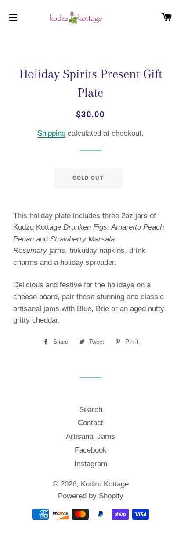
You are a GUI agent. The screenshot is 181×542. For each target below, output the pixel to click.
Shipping (51, 133)
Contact (90, 423)
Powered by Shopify (90, 496)
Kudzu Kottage (105, 484)
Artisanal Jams (90, 436)
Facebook (91, 450)
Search (90, 409)
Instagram (90, 464)
